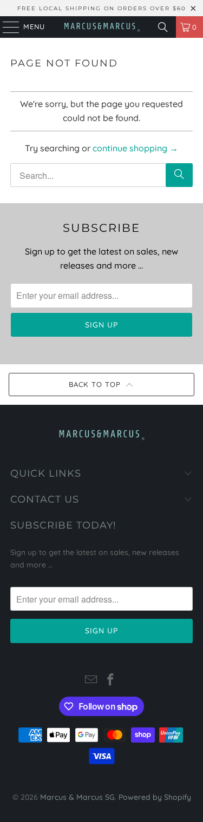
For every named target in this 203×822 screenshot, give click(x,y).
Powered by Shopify (155, 797)
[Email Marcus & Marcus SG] (91, 681)
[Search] (163, 27)
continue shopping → (135, 148)
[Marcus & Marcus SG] (102, 27)
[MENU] (5, 27)
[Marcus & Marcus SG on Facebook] (111, 681)
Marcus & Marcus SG (77, 797)
